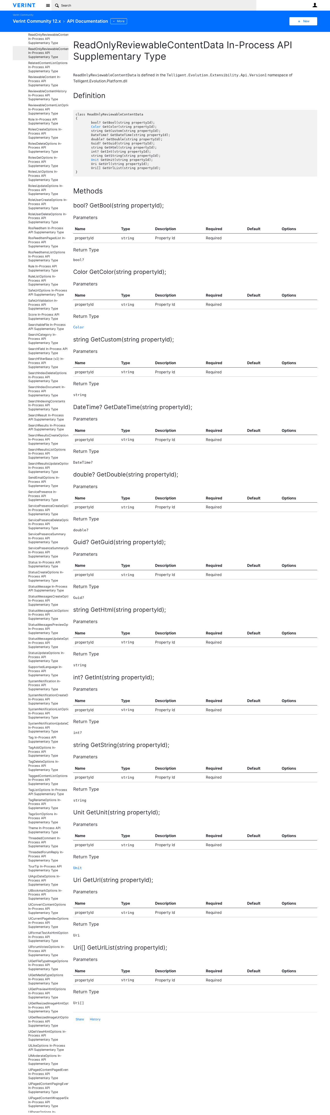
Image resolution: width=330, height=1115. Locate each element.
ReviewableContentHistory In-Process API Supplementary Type (47, 95)
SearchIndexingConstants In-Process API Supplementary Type (46, 405)
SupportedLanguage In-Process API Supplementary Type (45, 671)
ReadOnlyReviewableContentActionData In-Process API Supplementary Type (48, 39)
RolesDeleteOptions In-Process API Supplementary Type (45, 148)
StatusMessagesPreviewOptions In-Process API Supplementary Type (48, 629)
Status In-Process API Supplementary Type (44, 564)
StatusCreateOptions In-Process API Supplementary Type (46, 576)
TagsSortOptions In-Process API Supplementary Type (43, 818)
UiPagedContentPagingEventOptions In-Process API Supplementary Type (48, 1088)
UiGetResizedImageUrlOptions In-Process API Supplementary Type (48, 1021)
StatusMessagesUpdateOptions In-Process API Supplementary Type (48, 643)
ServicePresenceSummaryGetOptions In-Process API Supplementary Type (48, 552)
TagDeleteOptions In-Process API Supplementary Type (43, 766)
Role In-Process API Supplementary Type (43, 121)
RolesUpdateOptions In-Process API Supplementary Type (45, 190)
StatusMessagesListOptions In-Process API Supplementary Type (48, 615)
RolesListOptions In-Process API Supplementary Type (43, 176)
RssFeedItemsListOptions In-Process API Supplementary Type (46, 256)
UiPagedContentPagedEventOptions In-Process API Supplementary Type (48, 1074)
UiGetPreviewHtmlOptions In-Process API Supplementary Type (47, 993)
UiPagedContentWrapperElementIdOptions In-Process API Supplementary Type (48, 1102)
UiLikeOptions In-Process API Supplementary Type (46, 1047)
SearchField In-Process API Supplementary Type (47, 351)
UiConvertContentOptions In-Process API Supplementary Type (47, 909)
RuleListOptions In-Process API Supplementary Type (43, 280)
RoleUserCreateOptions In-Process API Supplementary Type (47, 204)
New (306, 21)
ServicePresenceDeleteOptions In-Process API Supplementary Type (48, 524)
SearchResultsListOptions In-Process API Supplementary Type (47, 454)
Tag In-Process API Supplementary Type (43, 739)
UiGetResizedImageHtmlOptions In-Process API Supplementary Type (48, 1007)
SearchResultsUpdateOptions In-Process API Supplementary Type (48, 468)
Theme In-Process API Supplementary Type (44, 830)
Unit (95, 160)
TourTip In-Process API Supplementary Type (45, 868)
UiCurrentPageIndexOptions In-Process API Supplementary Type (48, 923)
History (95, 1019)
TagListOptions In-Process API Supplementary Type (47, 792)
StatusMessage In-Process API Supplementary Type (47, 588)
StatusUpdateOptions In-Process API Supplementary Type (46, 657)
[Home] (28, 5)
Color (96, 126)
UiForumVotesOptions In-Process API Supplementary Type (46, 951)
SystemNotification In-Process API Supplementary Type (44, 685)
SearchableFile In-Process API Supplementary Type (47, 327)
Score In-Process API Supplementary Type (43, 316)
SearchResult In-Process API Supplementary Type (46, 417)
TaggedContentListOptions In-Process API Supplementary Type (48, 780)
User (314, 5)
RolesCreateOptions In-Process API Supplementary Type (45, 133)
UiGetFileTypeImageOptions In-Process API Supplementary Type (48, 965)
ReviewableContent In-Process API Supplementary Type (44, 81)
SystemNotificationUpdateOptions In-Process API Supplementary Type (48, 727)
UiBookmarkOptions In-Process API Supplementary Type (45, 895)
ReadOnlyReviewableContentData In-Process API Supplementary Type (48, 53)
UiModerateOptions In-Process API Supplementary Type (45, 1060)
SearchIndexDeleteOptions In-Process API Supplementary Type (47, 377)
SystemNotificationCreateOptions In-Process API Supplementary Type (48, 699)
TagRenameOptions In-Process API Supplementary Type (44, 804)
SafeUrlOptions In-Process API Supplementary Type (47, 292)
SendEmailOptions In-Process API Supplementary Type (44, 482)
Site (47, 5)
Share (80, 1019)
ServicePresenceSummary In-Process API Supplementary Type (47, 538)
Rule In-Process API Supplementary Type (43, 268)
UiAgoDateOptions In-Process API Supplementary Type (44, 880)
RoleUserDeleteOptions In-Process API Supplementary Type (47, 218)
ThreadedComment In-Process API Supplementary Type (44, 842)
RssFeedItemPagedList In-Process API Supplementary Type (47, 242)
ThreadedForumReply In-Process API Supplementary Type (46, 856)
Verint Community (23, 15)
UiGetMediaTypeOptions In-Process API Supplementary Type (45, 979)
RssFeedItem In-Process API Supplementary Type (46, 230)
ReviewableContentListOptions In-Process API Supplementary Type (48, 109)
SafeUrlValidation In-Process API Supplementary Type (43, 305)
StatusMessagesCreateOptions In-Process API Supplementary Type (48, 600)
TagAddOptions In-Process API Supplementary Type (43, 752)
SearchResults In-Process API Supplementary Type (46, 427)
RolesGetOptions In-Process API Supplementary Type (43, 162)
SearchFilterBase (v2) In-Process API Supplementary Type (46, 363)
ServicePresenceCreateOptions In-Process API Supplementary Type (48, 510)
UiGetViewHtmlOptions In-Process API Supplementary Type (47, 1036)
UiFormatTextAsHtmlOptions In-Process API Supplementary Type (48, 937)
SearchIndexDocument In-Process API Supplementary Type (46, 391)
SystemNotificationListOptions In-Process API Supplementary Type (48, 713)
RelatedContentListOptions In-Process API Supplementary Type (48, 67)
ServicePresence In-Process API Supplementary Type (43, 496)
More (120, 21)
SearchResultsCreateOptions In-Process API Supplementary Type (48, 439)
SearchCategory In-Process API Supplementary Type (43, 339)
